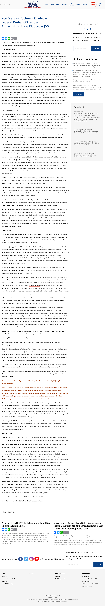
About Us (4, 576)
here (41, 501)
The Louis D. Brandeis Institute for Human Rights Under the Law (22, 349)
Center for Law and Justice (9, 579)
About (52, 4)
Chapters (4, 581)
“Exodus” (10, 426)
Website (57, 576)
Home (46, 4)
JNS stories (29, 74)
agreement (9, 114)
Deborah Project (16, 444)
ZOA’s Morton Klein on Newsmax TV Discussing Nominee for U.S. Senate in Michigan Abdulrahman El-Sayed (86, 155)
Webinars (84, 4)
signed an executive (12, 258)
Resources (64, 4)
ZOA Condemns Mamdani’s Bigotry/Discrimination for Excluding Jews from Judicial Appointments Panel (87, 131)
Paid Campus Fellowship (62, 579)
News (57, 4)
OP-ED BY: (11, 520)
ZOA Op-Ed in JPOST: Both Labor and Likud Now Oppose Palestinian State (26, 524)
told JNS (25, 223)
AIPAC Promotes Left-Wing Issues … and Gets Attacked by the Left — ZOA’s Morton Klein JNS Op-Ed (86, 143)
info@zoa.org (85, 576)
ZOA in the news (10, 31)
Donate (93, 4)
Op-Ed (3, 31)
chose (28, 324)
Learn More (78, 94)
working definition (34, 285)
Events (78, 4)
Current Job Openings (8, 584)
